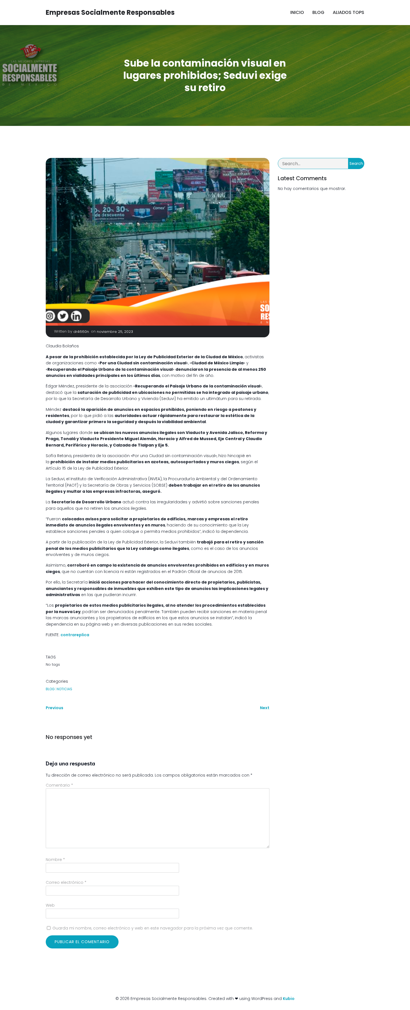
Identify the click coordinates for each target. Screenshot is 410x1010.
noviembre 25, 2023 (115, 331)
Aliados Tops (348, 12)
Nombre (55, 859)
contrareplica (75, 635)
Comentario (59, 785)
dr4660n (81, 331)
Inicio (297, 12)
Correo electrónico (66, 882)
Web (50, 905)
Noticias (64, 689)
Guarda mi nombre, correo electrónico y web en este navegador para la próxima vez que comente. (152, 928)
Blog (318, 12)
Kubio (289, 998)
